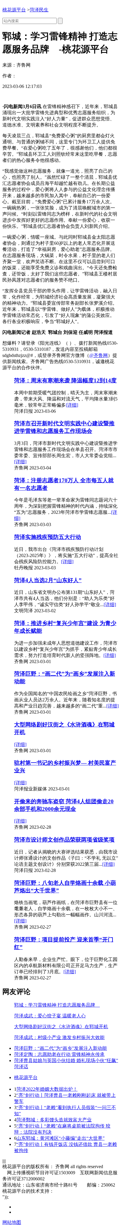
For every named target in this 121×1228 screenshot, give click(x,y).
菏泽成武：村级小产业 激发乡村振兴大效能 (59, 1037)
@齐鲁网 (98, 355)
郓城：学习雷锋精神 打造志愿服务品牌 (57, 1004)
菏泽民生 (39, 9)
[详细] (72, 405)
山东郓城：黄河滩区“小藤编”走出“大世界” (60, 1138)
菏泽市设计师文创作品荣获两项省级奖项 (64, 840)
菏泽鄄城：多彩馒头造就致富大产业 (54, 1119)
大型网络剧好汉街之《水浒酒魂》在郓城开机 (61, 1026)
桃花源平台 (14, 9)
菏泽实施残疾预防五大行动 (47, 537)
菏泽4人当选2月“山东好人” (48, 580)
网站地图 (11, 1222)
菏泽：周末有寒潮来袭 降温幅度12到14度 (65, 380)
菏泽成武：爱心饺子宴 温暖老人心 (50, 1015)
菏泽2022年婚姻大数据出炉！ (47, 1089)
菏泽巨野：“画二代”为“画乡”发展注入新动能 (60, 1048)
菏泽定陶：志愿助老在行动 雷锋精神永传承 (59, 1054)
